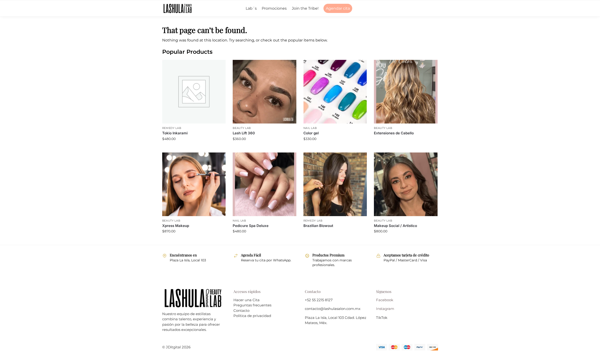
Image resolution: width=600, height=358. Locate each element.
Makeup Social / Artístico (395, 225)
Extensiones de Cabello (394, 133)
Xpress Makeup (175, 225)
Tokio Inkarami (175, 133)
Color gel (311, 133)
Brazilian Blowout (318, 225)
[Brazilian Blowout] (335, 184)
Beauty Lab (242, 128)
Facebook (384, 300)
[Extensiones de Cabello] (406, 91)
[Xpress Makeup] (194, 184)
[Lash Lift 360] (264, 91)
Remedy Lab (171, 128)
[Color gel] (335, 91)
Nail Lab (310, 128)
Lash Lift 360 (244, 133)
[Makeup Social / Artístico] (406, 184)
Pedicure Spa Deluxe (251, 225)
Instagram (385, 308)
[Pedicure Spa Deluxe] (264, 184)
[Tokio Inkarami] (194, 91)
